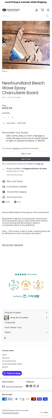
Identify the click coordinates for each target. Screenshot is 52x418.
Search (5, 367)
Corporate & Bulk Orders (12, 364)
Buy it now (26, 159)
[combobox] (26, 16)
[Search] (47, 16)
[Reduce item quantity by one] (4, 117)
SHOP (4, 355)
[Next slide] (48, 45)
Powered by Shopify (10, 413)
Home (4, 71)
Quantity (6, 113)
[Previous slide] (4, 45)
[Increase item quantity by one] (12, 117)
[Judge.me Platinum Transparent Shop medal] (14, 285)
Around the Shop (9, 361)
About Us (5, 358)
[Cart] (42, 10)
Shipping (16, 148)
